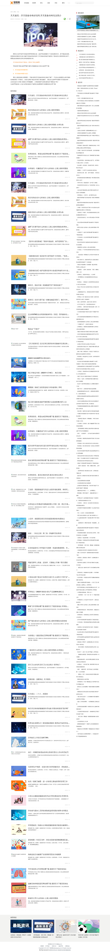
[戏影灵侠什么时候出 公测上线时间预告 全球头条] (18, 129)
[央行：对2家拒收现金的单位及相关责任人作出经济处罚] (18, 756)
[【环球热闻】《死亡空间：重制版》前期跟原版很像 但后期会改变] (43, 926)
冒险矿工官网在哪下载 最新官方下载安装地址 (88, 463)
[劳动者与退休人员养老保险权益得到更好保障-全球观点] (18, 815)
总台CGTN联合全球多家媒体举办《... (87, 67)
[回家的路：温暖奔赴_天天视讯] (18, 683)
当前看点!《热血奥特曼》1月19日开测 (86, 537)
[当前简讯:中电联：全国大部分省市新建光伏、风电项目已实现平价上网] (18, 771)
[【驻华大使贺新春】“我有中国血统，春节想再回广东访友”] (18, 245)
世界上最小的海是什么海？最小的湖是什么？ (87, 515)
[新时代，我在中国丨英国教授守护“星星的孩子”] (18, 289)
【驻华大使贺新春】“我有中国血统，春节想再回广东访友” (49, 241)
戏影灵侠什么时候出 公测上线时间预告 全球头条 (46, 124)
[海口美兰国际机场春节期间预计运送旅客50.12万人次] (18, 406)
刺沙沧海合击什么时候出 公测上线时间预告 (44, 110)
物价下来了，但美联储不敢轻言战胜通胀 (86, 388)
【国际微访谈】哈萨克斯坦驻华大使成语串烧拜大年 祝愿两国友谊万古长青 (49, 270)
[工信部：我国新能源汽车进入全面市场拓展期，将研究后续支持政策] (18, 494)
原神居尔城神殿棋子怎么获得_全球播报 (86, 36)
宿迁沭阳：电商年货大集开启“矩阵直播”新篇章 (88, 411)
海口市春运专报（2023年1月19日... (87, 75)
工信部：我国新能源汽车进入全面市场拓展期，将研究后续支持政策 (49, 489)
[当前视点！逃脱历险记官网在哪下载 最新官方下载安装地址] (18, 639)
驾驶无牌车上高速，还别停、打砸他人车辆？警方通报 (48, 562)
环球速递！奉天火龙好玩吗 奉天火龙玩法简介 (88, 443)
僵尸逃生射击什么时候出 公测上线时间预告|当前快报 (47, 621)
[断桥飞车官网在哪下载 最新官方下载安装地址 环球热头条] (18, 610)
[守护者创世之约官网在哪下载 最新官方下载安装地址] (18, 873)
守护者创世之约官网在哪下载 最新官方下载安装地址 (47, 869)
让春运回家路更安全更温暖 (83, 480)
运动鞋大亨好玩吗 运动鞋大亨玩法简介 (86, 344)
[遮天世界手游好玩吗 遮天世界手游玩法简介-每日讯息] (18, 450)
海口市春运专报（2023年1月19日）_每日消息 (45, 373)
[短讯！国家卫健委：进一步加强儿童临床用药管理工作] (18, 785)
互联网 (34, 3)
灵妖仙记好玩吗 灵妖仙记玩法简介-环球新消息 (88, 455)
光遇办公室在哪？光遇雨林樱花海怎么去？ (87, 130)
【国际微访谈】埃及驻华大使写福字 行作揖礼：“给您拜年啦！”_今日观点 (49, 256)
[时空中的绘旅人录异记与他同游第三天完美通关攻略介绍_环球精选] (88, 22)
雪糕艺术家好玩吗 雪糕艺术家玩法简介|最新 (87, 331)
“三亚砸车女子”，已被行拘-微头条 (85, 324)
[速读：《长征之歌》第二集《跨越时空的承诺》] (18, 537)
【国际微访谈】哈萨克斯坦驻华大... (87, 57)
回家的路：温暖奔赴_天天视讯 (39, 679)
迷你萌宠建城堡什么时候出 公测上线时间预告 (88, 321)
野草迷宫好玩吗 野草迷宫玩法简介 (85, 460)
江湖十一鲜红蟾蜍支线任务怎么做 (85, 41)
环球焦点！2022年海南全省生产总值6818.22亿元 (46, 591)
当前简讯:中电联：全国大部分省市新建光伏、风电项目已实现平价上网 (49, 767)
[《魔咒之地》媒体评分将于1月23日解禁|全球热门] (66, 926)
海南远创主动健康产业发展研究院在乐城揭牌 (44, 854)
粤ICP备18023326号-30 (44, 950)
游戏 (48, 3)
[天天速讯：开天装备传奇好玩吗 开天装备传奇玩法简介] (18, 99)
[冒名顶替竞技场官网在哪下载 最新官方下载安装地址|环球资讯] (18, 464)
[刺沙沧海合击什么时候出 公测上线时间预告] (18, 114)
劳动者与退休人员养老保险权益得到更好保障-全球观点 (48, 810)
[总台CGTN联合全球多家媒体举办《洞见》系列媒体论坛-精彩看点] (18, 318)
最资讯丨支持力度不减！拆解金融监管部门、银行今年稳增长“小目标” (49, 300)
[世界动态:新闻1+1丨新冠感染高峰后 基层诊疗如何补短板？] (18, 727)
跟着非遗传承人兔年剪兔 (83, 679)
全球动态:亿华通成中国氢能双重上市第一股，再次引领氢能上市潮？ (49, 504)
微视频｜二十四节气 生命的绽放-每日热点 (87, 170)
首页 (11, 11)
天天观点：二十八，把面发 (38, 694)
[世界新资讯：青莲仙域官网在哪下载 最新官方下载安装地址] (18, 158)
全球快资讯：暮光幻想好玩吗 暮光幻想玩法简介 (45, 475)
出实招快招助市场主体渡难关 (84, 483)
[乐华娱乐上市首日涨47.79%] (18, 742)
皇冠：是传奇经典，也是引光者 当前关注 (87, 302)
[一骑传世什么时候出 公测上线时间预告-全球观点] (18, 654)
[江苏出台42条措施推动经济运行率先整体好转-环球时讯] (18, 800)
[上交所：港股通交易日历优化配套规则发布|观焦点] (18, 523)
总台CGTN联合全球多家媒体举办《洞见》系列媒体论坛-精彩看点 (49, 314)
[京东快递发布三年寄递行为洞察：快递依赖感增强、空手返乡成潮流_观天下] (18, 552)
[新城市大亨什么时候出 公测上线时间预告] (18, 902)
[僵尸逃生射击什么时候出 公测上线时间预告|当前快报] (18, 625)
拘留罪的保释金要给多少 (83, 110)
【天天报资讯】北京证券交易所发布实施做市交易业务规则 (49, 343)
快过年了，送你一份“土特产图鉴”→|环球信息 (87, 652)
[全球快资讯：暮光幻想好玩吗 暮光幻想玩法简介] (18, 479)
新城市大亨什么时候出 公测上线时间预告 (43, 898)
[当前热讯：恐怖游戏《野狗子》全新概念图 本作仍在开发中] (21, 926)
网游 (15, 11)
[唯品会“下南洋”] (18, 333)
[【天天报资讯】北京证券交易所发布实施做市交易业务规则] (18, 348)
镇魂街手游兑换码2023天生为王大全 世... (87, 39)
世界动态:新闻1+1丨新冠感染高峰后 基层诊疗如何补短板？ (49, 723)
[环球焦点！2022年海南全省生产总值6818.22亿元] (18, 596)
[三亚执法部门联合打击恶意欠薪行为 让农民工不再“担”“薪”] (18, 581)
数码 (63, 3)
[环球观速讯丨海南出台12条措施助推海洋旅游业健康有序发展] (18, 829)
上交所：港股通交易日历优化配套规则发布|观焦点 (46, 519)
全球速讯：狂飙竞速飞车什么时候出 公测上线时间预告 (48, 168)
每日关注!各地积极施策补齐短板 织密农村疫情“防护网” (48, 708)
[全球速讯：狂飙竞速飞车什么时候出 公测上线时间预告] (18, 172)
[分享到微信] (65, 19)
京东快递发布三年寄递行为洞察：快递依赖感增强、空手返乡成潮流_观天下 (49, 548)
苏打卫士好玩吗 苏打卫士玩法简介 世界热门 (44, 664)
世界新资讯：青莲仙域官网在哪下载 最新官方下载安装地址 (49, 154)
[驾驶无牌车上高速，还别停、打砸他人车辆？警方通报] (18, 566)
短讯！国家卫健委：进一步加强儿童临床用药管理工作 (48, 781)
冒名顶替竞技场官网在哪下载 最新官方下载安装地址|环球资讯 (49, 460)
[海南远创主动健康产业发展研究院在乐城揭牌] (18, 858)
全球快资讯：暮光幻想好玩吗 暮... (87, 70)
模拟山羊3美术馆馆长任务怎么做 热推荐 (86, 34)
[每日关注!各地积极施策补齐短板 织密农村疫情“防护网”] (18, 712)
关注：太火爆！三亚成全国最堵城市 (85, 513)
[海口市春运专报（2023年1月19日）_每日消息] (18, 377)
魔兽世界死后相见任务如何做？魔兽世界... (87, 44)
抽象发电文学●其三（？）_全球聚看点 (86, 490)
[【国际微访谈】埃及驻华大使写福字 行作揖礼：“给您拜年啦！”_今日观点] (18, 260)
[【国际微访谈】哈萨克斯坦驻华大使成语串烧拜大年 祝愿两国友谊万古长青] (18, 275)
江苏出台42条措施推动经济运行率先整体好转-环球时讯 (48, 796)
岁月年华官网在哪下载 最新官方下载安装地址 (88, 619)
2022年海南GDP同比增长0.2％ (39, 358)
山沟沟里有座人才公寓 (82, 721)
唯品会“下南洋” (34, 329)
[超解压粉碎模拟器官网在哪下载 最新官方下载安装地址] (18, 888)
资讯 (41, 3)
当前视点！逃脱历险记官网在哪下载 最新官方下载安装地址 (49, 635)
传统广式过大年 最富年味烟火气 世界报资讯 (87, 376)
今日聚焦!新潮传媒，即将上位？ (84, 592)
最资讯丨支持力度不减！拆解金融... (87, 62)
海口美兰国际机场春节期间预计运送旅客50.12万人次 (47, 402)
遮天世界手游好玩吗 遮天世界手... (87, 72)
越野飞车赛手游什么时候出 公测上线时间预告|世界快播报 (49, 139)
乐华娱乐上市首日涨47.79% (38, 737)
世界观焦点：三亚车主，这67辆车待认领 (86, 195)
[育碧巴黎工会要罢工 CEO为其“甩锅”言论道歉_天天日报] (88, 926)
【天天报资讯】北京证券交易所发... (87, 54)
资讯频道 (26, 3)
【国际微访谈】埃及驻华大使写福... (87, 65)
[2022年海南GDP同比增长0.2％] (18, 362)
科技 (56, 3)
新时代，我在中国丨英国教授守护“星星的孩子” (45, 285)
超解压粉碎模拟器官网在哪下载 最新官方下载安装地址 (48, 883)
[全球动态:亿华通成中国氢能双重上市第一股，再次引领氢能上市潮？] (18, 508)
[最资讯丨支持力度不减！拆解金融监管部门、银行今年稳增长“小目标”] (18, 304)
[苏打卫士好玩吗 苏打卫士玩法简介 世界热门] (18, 669)
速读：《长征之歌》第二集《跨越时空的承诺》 (45, 533)
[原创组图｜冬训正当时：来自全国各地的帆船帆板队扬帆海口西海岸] (18, 844)
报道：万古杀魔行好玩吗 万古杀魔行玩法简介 (88, 458)
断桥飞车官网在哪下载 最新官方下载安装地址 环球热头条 (49, 606)
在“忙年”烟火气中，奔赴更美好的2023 (86, 304)
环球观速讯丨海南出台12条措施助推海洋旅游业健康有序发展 (49, 825)
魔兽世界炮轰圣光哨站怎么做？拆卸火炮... (87, 46)
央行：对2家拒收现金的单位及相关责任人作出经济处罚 (48, 752)
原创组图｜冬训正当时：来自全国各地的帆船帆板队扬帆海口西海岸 (49, 840)
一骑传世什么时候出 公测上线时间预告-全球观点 (46, 650)
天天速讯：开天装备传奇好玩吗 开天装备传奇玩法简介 (48, 95)
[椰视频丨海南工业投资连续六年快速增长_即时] (18, 391)
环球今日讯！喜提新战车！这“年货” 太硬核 (87, 182)
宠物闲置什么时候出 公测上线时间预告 (86, 247)
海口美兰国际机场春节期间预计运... (87, 59)
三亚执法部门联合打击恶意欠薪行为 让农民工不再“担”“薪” (49, 577)
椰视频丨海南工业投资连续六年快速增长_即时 (45, 387)
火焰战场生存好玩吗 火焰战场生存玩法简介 (87, 550)
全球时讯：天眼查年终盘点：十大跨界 (86, 274)
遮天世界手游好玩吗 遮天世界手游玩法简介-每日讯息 (47, 446)
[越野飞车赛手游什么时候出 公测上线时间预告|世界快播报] (18, 143)
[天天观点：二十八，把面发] (18, 698)
